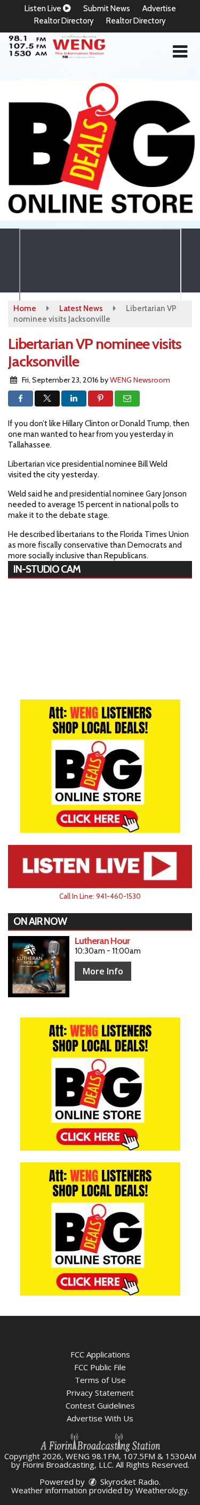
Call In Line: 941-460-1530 (100, 896)
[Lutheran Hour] (38, 966)
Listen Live (44, 8)
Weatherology (161, 1490)
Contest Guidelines (100, 1405)
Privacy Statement (100, 1392)
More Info (103, 971)
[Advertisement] (100, 150)
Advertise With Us (100, 1418)
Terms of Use (100, 1379)
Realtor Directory (64, 21)
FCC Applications (100, 1354)
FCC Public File (100, 1367)
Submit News (106, 8)
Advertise (159, 8)
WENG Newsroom (140, 380)
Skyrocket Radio (128, 1481)
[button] (180, 51)
